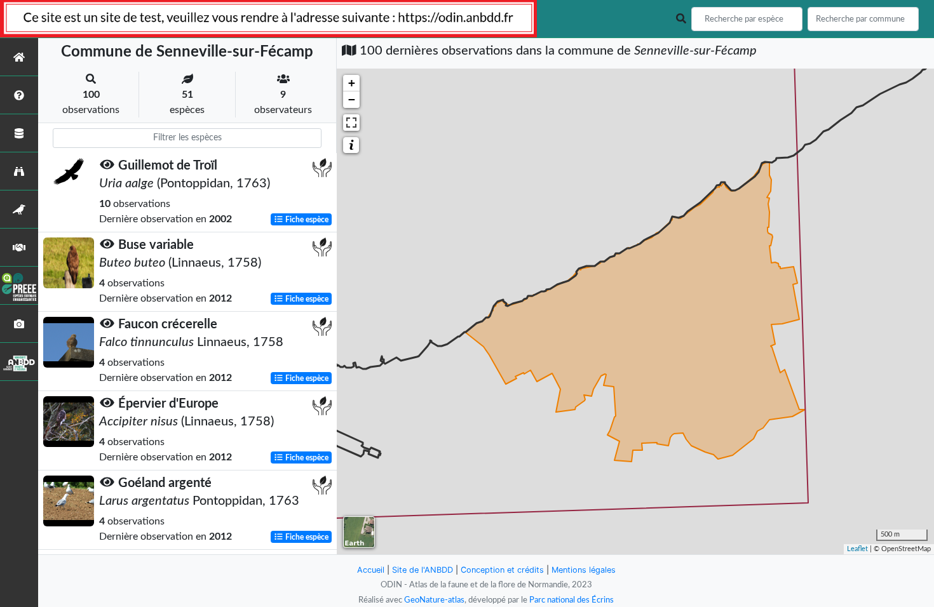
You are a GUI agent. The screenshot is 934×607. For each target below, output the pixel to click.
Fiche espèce (305, 219)
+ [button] (351, 83)
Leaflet (857, 548)
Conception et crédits (502, 570)
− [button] (351, 99)
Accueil (370, 570)
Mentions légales (584, 570)
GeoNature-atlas (434, 600)
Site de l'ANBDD (422, 570)
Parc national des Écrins (571, 600)
